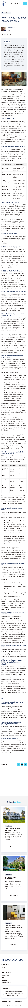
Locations (4, 980)
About (3, 967)
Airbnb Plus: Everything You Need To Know (12, 829)
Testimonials (5, 975)
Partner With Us (6, 982)
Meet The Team (6, 972)
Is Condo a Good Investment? (10, 878)
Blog (3, 977)
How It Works (5, 970)
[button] (25, 3)
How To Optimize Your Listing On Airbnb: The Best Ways (14, 927)
